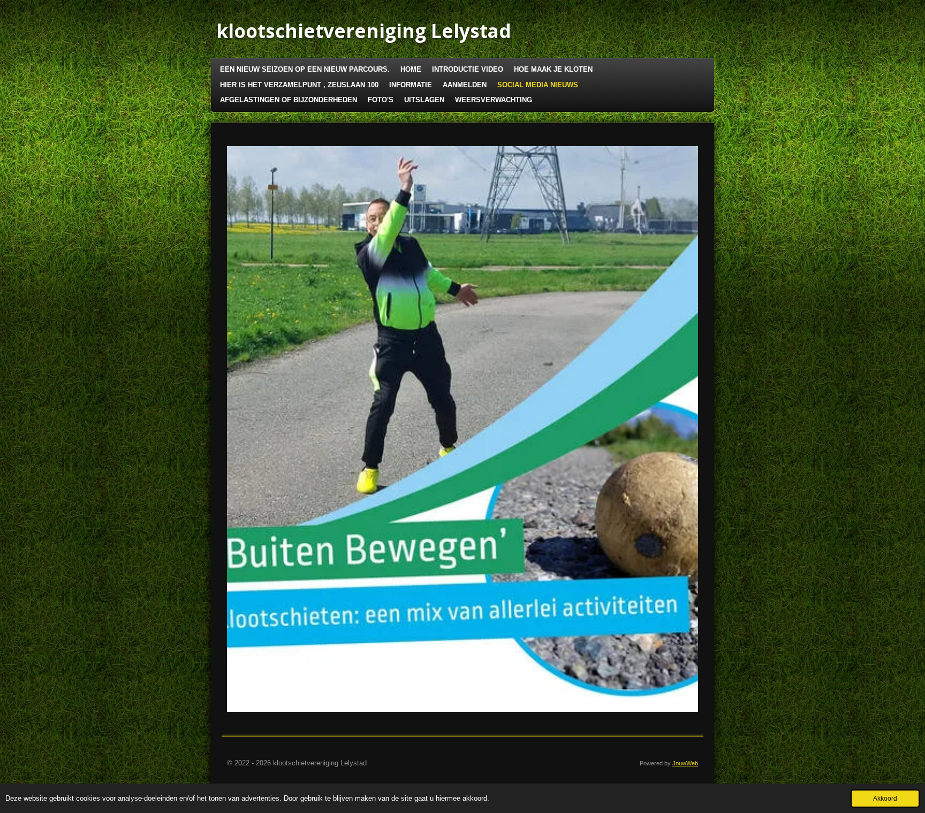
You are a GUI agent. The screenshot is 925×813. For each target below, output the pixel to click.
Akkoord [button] (885, 798)
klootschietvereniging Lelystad (363, 30)
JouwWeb (685, 763)
